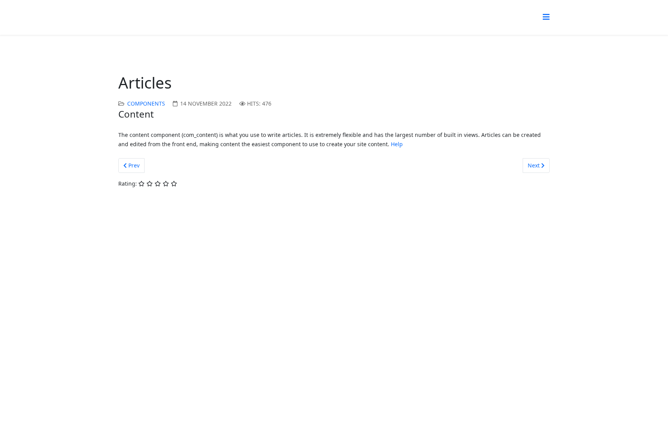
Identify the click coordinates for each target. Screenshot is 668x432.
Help (397, 144)
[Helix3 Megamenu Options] (546, 17)
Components (146, 103)
